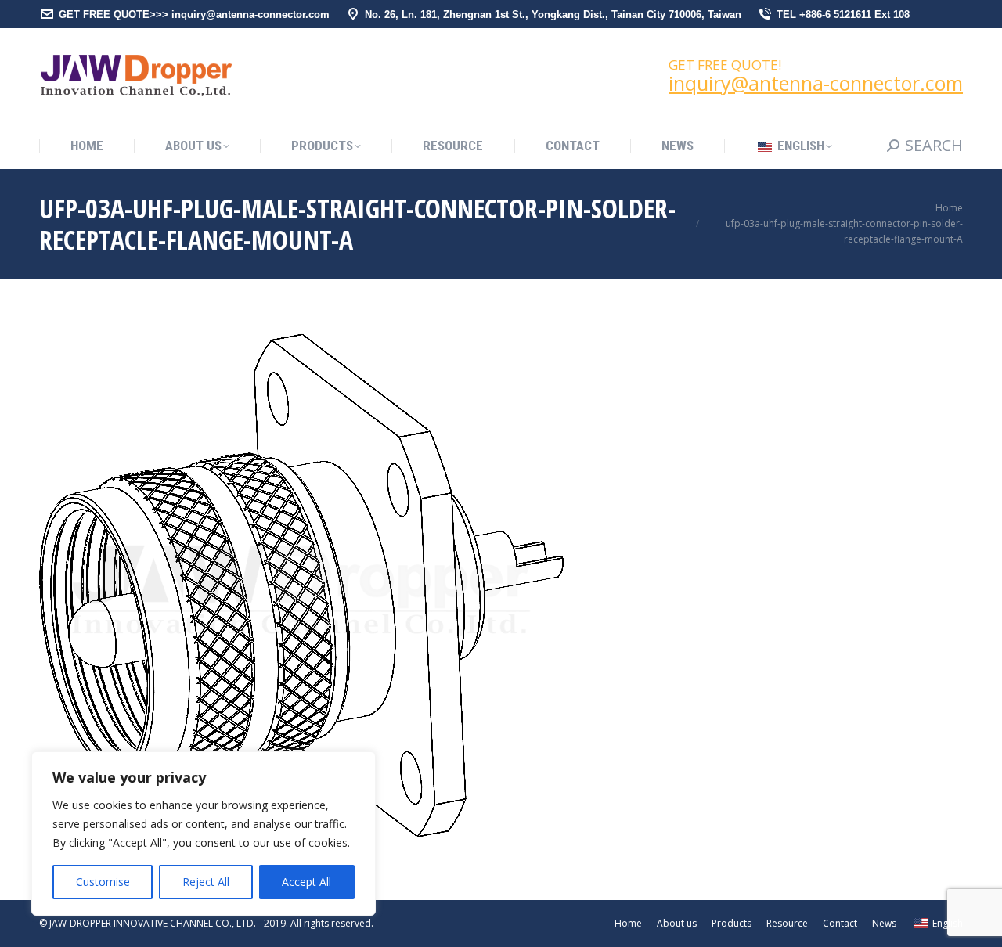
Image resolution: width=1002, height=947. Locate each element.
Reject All (205, 881)
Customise (103, 881)
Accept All (306, 881)
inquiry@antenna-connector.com (816, 83)
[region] (203, 833)
